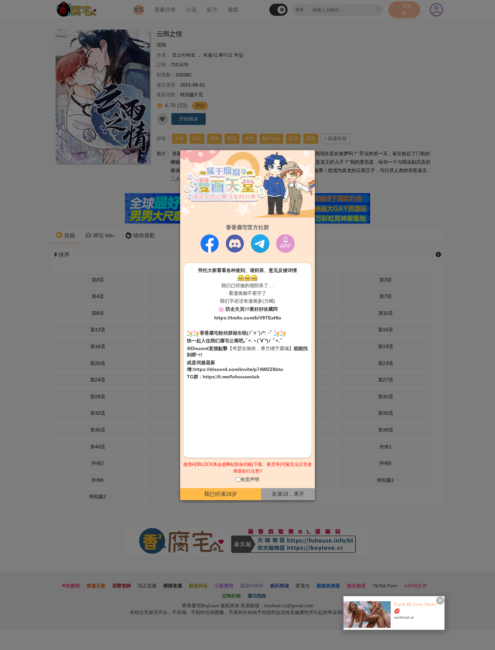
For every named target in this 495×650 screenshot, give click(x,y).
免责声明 (249, 479)
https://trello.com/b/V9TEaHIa (247, 317)
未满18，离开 (287, 494)
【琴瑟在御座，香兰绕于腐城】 (261, 348)
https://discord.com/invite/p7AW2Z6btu (238, 369)
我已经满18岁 (220, 494)
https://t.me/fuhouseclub (231, 376)
